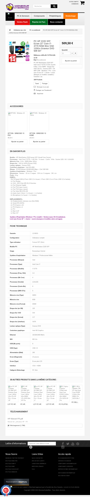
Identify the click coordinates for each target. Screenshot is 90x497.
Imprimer (40, 93)
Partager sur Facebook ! (44, 90)
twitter (14, 458)
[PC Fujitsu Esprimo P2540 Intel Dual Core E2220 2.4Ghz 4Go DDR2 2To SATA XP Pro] (64, 393)
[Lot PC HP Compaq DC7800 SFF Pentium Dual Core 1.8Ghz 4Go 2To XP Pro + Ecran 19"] (51, 393)
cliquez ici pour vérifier (71, 487)
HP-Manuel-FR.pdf (15, 419)
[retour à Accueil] (10, 30)
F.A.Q (33, 469)
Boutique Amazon (11, 472)
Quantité (65, 50)
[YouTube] (72, 443)
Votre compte (73, 1)
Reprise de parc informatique (67, 469)
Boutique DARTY (10, 463)
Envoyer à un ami (43, 87)
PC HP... (23, 404)
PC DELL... (75, 402)
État (35, 60)
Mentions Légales (37, 466)
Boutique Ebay (10, 466)
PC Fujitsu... (64, 404)
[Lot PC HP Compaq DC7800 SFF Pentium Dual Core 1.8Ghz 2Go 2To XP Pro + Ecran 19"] (13, 393)
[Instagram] (62, 446)
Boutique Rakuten (11, 461)
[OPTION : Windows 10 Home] (39, 121)
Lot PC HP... (12, 404)
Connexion (74, 4)
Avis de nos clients (38, 461)
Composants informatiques (67, 463)
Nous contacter (37, 458)
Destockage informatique (66, 473)
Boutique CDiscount (12, 469)
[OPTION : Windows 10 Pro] (17, 121)
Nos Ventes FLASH (64, 475)
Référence (37, 55)
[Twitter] (67, 443)
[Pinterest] (77, 443)
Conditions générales (39, 463)
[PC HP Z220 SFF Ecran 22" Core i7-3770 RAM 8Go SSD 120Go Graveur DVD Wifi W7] (19, 51)
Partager (45, 83)
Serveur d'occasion (64, 461)
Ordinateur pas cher (20, 30)
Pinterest (21, 458)
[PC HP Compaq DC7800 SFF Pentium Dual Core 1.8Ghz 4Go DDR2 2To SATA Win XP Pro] (26, 393)
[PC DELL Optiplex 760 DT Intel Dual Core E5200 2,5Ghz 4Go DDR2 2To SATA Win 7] (77, 392)
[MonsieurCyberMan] (17, 6)
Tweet (37, 83)
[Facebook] (63, 443)
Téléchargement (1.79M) (17, 425)
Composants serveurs (65, 466)
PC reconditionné (35, 30)
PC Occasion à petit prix (66, 458)
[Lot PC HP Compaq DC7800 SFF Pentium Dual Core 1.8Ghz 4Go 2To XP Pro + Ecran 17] (38, 393)
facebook (8, 458)
